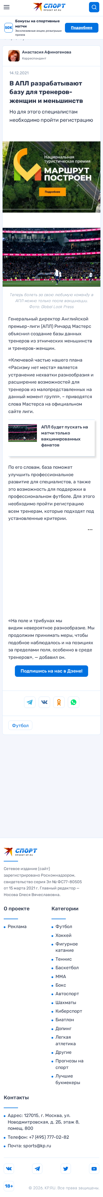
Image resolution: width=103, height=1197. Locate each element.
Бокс (61, 985)
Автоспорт (67, 993)
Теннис (64, 959)
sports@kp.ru (37, 1145)
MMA (61, 976)
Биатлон (65, 1019)
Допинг (64, 1028)
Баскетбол (67, 967)
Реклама (17, 926)
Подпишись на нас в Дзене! (51, 671)
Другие (64, 1052)
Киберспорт (69, 1011)
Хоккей (64, 935)
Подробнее (81, 27)
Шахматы (66, 1002)
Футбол (20, 725)
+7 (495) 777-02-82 (49, 1137)
